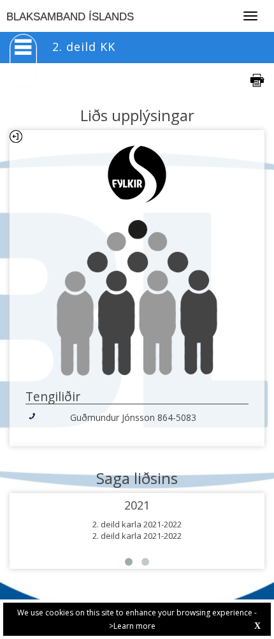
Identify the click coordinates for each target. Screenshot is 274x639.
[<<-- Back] (16, 136)
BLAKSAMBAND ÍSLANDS (70, 17)
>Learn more (132, 626)
